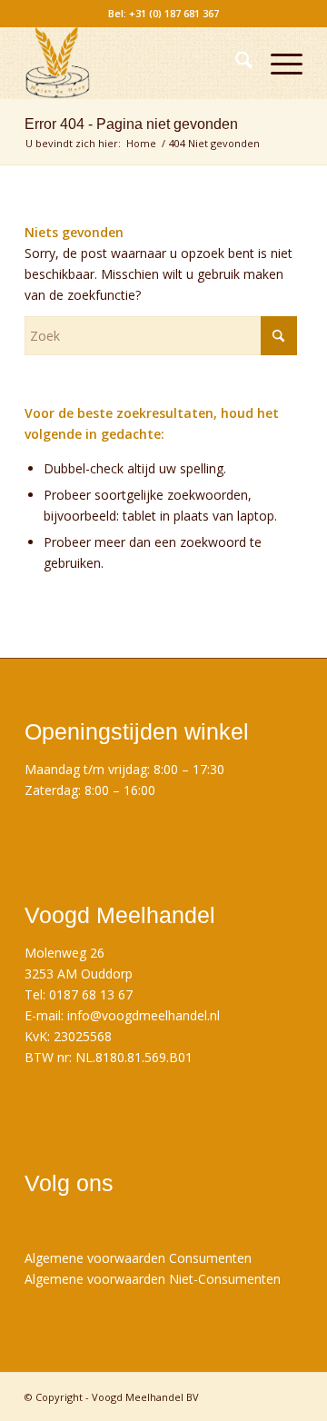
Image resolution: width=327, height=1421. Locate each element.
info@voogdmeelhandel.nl (143, 1015)
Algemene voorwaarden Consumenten (138, 1258)
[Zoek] (235, 62)
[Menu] (277, 62)
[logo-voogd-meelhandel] (136, 62)
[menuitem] (235, 62)
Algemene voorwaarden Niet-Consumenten (153, 1278)
